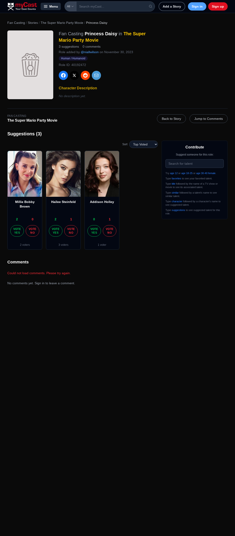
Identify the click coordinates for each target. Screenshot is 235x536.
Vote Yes (17, 230)
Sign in (197, 6)
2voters (25, 244)
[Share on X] (74, 75)
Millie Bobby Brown (25, 204)
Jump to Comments (208, 118)
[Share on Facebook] (63, 75)
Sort (124, 144)
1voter (102, 244)
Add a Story (172, 6)
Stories (33, 23)
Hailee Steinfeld (63, 202)
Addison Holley (102, 202)
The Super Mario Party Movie (62, 23)
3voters (63, 244)
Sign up (218, 6)
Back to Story (171, 118)
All (68, 6)
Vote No (32, 230)
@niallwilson (90, 52)
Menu (53, 6)
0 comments (92, 46)
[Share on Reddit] (85, 75)
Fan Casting (16, 23)
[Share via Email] (96, 75)
